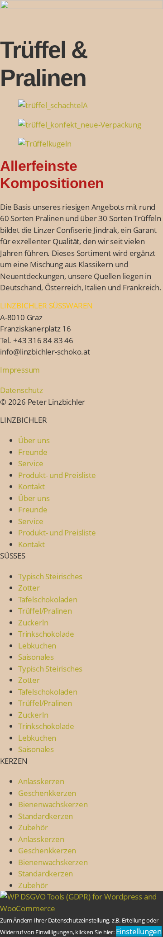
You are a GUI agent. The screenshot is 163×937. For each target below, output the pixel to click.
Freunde (33, 452)
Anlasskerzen (41, 781)
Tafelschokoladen (47, 599)
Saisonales (36, 657)
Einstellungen (139, 931)
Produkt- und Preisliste (57, 475)
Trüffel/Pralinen (45, 611)
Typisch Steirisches (50, 576)
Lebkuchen (37, 645)
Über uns (33, 440)
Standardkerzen (45, 816)
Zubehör (33, 827)
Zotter (29, 587)
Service (30, 463)
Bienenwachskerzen (53, 804)
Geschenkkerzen (47, 793)
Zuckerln (33, 622)
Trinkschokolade (46, 634)
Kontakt (31, 486)
